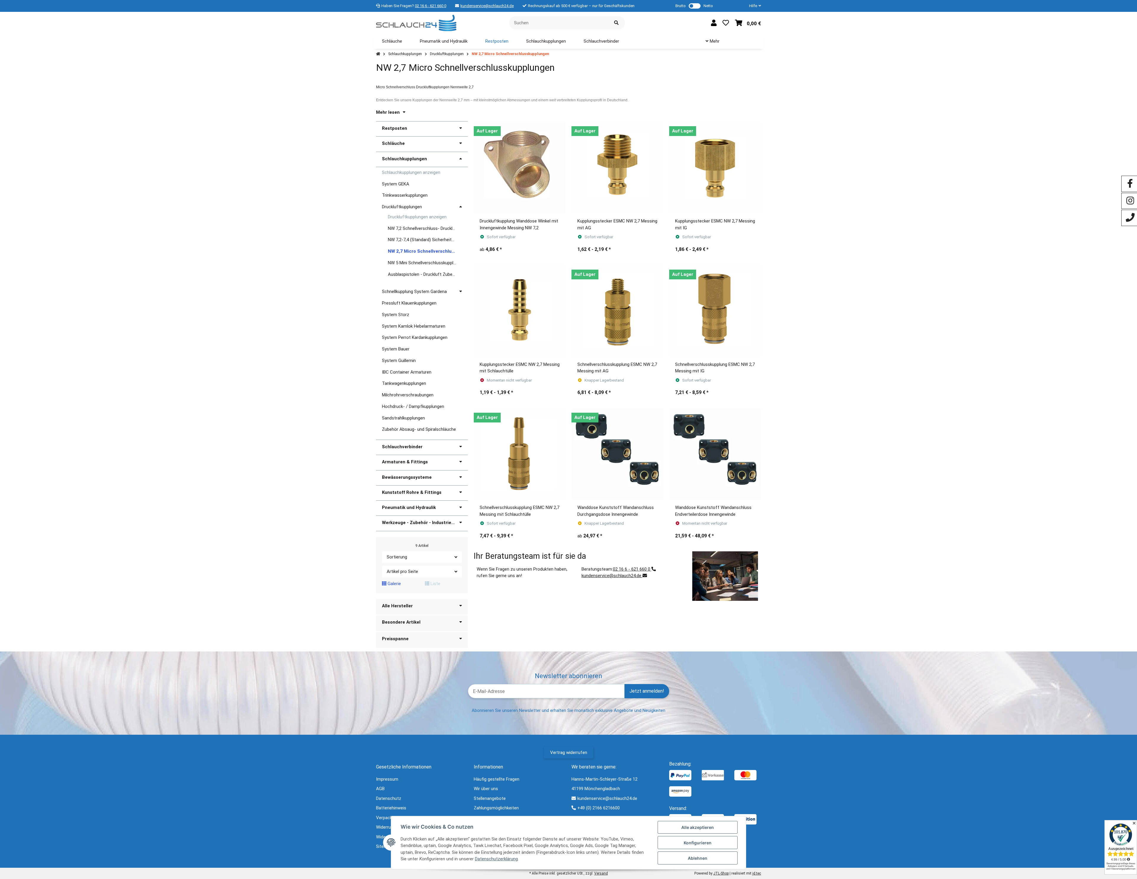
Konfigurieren (698, 842)
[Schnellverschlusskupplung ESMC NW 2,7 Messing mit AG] (617, 311)
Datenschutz (388, 798)
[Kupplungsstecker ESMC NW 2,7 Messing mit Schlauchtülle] (520, 311)
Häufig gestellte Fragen (496, 779)
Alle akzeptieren (697, 827)
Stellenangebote (490, 798)
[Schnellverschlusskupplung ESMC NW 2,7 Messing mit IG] (715, 311)
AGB (380, 788)
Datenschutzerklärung (496, 859)
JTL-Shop (721, 873)
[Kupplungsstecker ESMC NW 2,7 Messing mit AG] (617, 167)
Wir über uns (486, 788)
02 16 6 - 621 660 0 (430, 6)
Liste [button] (434, 583)
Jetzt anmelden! (646, 691)
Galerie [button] (393, 583)
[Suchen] (616, 23)
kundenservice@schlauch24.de (487, 6)
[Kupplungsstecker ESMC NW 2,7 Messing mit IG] (715, 167)
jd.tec (756, 873)
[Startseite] (378, 54)
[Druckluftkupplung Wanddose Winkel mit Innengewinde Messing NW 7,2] (520, 167)
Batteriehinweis (391, 808)
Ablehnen (697, 858)
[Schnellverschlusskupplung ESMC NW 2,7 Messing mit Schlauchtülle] (520, 454)
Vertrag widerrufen (568, 752)
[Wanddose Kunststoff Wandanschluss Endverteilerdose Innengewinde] (715, 454)
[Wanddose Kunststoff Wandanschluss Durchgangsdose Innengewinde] (617, 454)
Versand (601, 873)
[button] (752, 6)
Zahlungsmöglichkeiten (496, 808)
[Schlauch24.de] (416, 22)
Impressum (387, 779)
